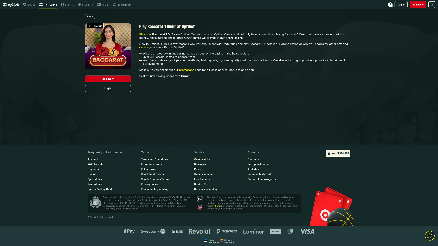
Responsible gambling (154, 189)
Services (200, 152)
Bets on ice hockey (205, 189)
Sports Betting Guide (100, 189)
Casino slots (202, 159)
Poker (197, 169)
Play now (145, 34)
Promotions (95, 184)
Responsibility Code (260, 174)
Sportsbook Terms (152, 174)
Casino (92, 174)
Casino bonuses (204, 174)
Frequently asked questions (106, 152)
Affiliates (253, 169)
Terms (145, 152)
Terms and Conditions (154, 159)
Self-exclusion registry (262, 179)
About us (254, 152)
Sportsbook (95, 179)
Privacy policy (149, 184)
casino (143, 47)
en (431, 4)
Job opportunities (258, 164)
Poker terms (148, 169)
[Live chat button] (430, 236)
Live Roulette (202, 179)
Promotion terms (151, 164)
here (217, 206)
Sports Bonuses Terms (155, 179)
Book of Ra (200, 184)
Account (93, 159)
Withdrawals (95, 164)
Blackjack (200, 164)
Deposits (93, 169)
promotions (186, 70)
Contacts (253, 159)
